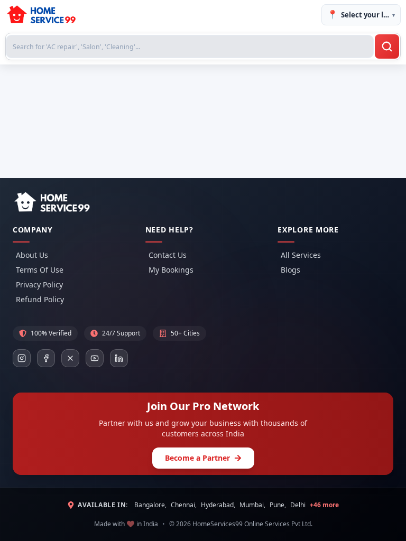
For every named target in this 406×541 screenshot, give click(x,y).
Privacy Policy (39, 284)
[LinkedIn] (119, 358)
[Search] (387, 46)
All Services (301, 255)
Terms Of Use (39, 270)
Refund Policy (40, 299)
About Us (32, 255)
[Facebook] (46, 358)
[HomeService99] (52, 202)
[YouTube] (95, 358)
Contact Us (168, 255)
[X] (70, 358)
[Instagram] (22, 358)
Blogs (290, 270)
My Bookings (171, 270)
